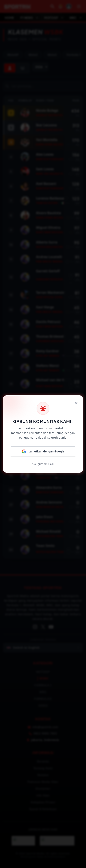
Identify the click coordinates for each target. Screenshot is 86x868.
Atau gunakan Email (43, 464)
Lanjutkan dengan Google (46, 451)
